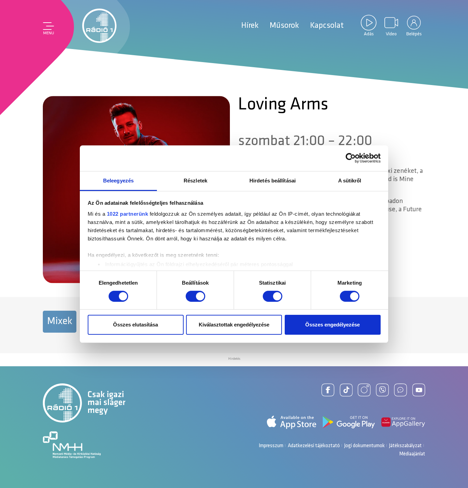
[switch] (195, 296)
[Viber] (382, 389)
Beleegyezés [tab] (118, 180)
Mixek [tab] (59, 321)
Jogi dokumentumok (364, 446)
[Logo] (99, 26)
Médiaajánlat (412, 454)
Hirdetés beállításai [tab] (272, 180)
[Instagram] (364, 389)
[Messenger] (400, 389)
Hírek (250, 26)
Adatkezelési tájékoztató (314, 446)
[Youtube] (418, 389)
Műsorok (284, 26)
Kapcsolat (327, 26)
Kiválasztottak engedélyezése (234, 325)
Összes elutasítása (135, 325)
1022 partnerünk (127, 213)
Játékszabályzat (405, 446)
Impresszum (271, 446)
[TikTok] (346, 389)
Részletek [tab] (195, 180)
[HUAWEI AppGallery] (403, 422)
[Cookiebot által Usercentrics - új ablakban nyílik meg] (351, 158)
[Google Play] (349, 422)
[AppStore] (291, 422)
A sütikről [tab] (349, 180)
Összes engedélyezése (332, 325)
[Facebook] (327, 389)
